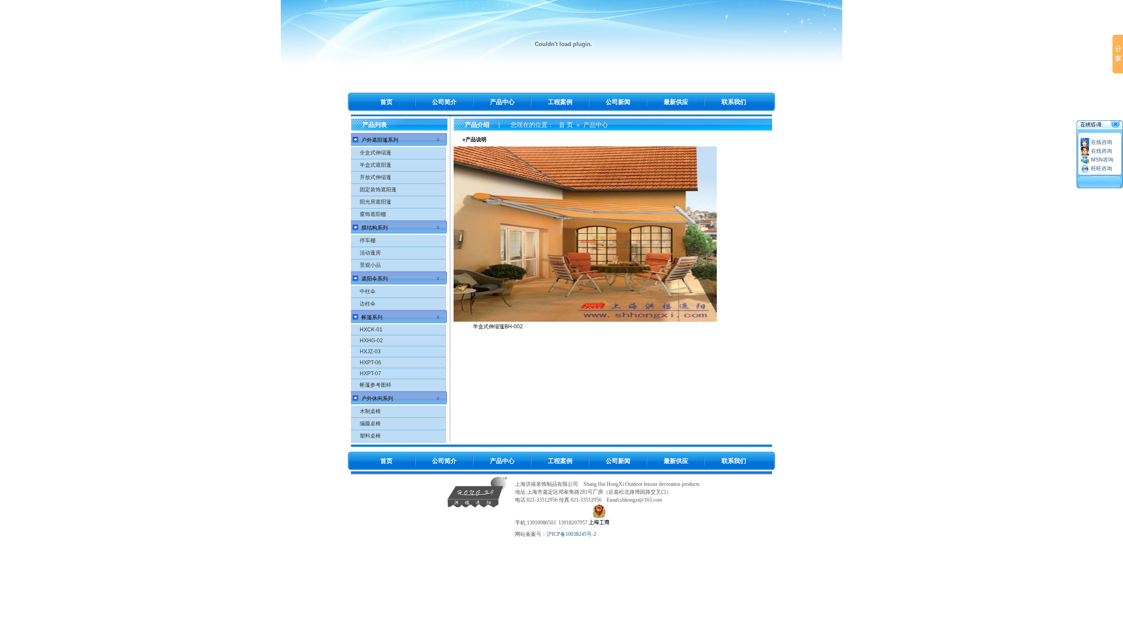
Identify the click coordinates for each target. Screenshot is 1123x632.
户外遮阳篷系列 (379, 140)
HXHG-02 (371, 341)
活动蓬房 (370, 253)
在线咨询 (1101, 142)
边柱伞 (368, 304)
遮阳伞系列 (374, 279)
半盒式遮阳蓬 (375, 165)
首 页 (566, 124)
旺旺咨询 (1101, 168)
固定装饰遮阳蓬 (378, 190)
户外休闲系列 (377, 398)
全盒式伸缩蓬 (375, 153)
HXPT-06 (370, 362)
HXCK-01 (371, 330)
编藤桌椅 (370, 423)
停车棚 (368, 240)
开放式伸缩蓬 (375, 177)
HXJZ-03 (370, 351)
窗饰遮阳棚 (373, 214)
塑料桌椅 (370, 436)
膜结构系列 (374, 228)
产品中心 (595, 124)
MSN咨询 (1102, 160)
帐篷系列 (372, 317)
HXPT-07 (370, 373)
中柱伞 (368, 291)
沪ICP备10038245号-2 (571, 534)
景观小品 (370, 265)
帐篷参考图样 (375, 385)
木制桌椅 (370, 411)
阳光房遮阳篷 (375, 202)
